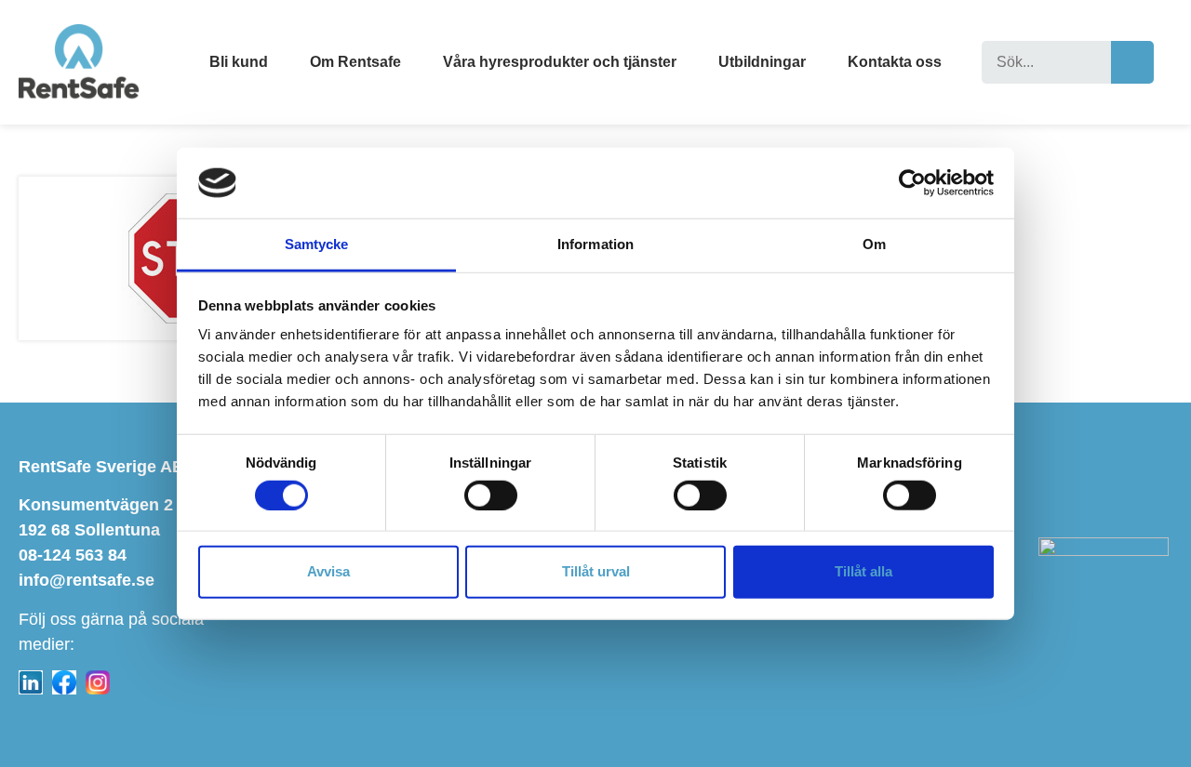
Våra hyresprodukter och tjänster (559, 62)
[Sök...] (1046, 62)
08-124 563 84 (73, 555)
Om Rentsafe (355, 62)
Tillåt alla (863, 571)
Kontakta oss (895, 62)
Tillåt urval (596, 571)
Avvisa (328, 571)
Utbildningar (762, 62)
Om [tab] (874, 244)
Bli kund (238, 62)
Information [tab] (595, 244)
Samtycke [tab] (317, 244)
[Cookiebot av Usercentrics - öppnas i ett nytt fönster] (912, 183)
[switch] (490, 494)
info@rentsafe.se (86, 580)
